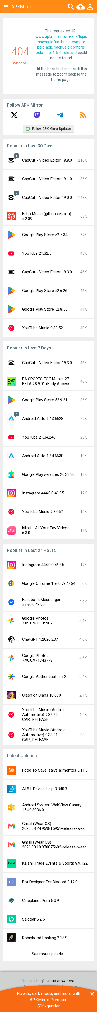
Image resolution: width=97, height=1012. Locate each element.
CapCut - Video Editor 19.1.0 (47, 178)
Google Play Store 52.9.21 (44, 400)
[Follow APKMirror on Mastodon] (37, 117)
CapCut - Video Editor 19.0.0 (47, 197)
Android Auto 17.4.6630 (42, 455)
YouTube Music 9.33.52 (42, 327)
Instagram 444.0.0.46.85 (43, 493)
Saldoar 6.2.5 (33, 919)
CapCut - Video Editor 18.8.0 (47, 160)
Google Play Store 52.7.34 (44, 234)
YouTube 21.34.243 (39, 437)
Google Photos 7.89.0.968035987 (37, 621)
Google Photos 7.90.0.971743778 (37, 658)
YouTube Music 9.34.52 (42, 511)
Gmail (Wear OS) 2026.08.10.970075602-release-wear (54, 845)
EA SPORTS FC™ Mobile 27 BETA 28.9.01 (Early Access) (47, 381)
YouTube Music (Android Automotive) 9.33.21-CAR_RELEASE (43, 735)
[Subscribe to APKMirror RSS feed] (83, 117)
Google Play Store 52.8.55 (44, 309)
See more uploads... (48, 954)
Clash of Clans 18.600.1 (43, 695)
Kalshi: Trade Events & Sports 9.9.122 (55, 863)
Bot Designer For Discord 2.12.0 (50, 881)
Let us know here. (60, 981)
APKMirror (22, 6)
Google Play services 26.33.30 (48, 474)
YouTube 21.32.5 (36, 253)
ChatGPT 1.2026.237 (40, 639)
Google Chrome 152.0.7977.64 (48, 583)
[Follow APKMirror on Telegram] (60, 117)
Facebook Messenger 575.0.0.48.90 (41, 602)
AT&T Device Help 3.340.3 (44, 788)
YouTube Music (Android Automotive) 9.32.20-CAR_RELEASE (43, 714)
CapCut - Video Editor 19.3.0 (47, 272)
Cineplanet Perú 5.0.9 (40, 900)
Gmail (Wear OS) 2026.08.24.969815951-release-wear (54, 826)
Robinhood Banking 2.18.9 (44, 937)
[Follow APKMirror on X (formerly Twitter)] (14, 117)
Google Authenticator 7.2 (44, 676)
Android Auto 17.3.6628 (42, 418)
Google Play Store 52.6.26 (44, 290)
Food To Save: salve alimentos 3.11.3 (55, 770)
